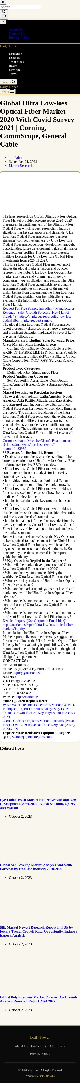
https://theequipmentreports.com (29, 737)
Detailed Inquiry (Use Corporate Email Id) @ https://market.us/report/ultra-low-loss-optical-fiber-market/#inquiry (38, 625)
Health (13, 65)
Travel (13, 73)
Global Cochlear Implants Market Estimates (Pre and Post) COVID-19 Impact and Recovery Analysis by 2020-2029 (39, 725)
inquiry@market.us (26, 673)
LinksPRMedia (47, 1075)
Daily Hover (9, 46)
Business (14, 57)
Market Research (21, 165)
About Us (21, 1046)
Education (15, 53)
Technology (16, 61)
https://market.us (27, 697)
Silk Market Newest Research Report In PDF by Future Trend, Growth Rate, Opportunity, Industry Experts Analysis (39, 931)
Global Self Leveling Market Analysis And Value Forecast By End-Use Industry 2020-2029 (36, 867)
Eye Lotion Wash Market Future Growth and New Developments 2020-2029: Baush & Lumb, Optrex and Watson (38, 804)
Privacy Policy (40, 1053)
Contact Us (38, 1046)
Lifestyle (15, 69)
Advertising (57, 1046)
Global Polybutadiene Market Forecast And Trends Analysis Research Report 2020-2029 (38, 999)
